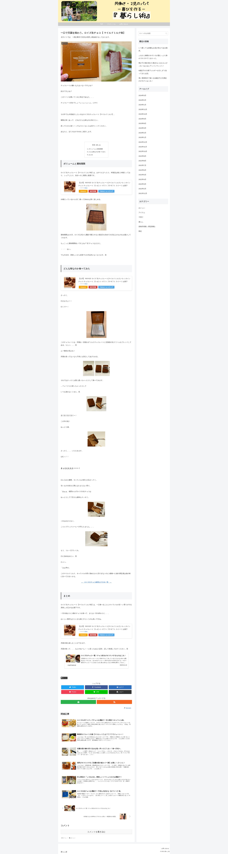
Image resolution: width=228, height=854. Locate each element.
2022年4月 (142, 179)
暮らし (141, 222)
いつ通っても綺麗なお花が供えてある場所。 (153, 49)
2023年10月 (143, 114)
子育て (141, 217)
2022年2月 (142, 189)
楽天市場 (93, 191)
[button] (166, 33)
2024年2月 (142, 100)
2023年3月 (142, 128)
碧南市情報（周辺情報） (147, 227)
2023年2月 (142, 133)
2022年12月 (143, 142)
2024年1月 (142, 105)
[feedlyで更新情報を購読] (78, 702)
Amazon (83, 191)
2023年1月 (142, 137)
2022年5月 (142, 175)
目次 (93, 145)
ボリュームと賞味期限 (96, 149)
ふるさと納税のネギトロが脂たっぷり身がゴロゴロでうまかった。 (153, 57)
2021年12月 (143, 193)
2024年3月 (142, 95)
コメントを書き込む (96, 832)
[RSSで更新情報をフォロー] (114, 702)
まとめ (91, 154)
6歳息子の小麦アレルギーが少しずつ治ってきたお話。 (153, 72)
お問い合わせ (165, 848)
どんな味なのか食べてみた (97, 152)
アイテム (142, 212)
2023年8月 (142, 123)
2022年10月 (143, 151)
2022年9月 (142, 156)
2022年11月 (143, 147)
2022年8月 (142, 161)
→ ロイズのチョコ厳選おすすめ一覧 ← (96, 582)
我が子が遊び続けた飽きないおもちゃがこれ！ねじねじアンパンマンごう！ (153, 64)
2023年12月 (143, 109)
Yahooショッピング (106, 191)
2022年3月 (142, 184)
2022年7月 (142, 165)
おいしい (65, 677)
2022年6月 (142, 170)
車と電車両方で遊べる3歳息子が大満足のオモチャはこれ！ (153, 79)
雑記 (140, 231)
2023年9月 (142, 119)
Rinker (86, 187)
